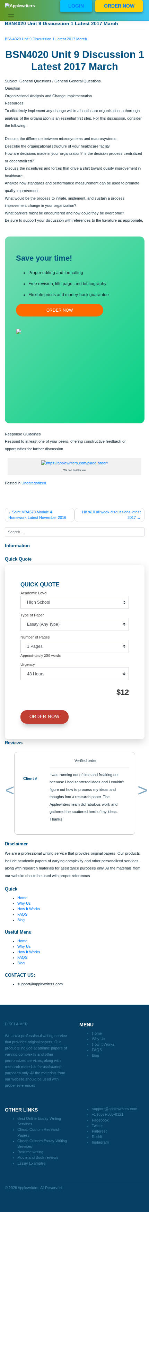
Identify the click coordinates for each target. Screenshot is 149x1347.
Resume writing (30, 1152)
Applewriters (28, 1188)
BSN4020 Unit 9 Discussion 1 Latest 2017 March (46, 39)
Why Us (24, 903)
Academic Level (33, 593)
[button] (8, 792)
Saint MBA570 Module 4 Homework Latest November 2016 (37, 515)
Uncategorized (33, 483)
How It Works (28, 909)
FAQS (22, 914)
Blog (21, 920)
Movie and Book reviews (38, 1157)
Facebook (100, 1120)
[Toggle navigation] (11, 16)
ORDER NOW (119, 6)
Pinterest (99, 1131)
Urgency (27, 664)
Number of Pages (35, 637)
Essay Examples (31, 1163)
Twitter (97, 1126)
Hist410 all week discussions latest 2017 (111, 515)
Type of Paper (32, 615)
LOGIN (76, 6)
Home (22, 898)
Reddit (97, 1137)
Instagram (100, 1142)
